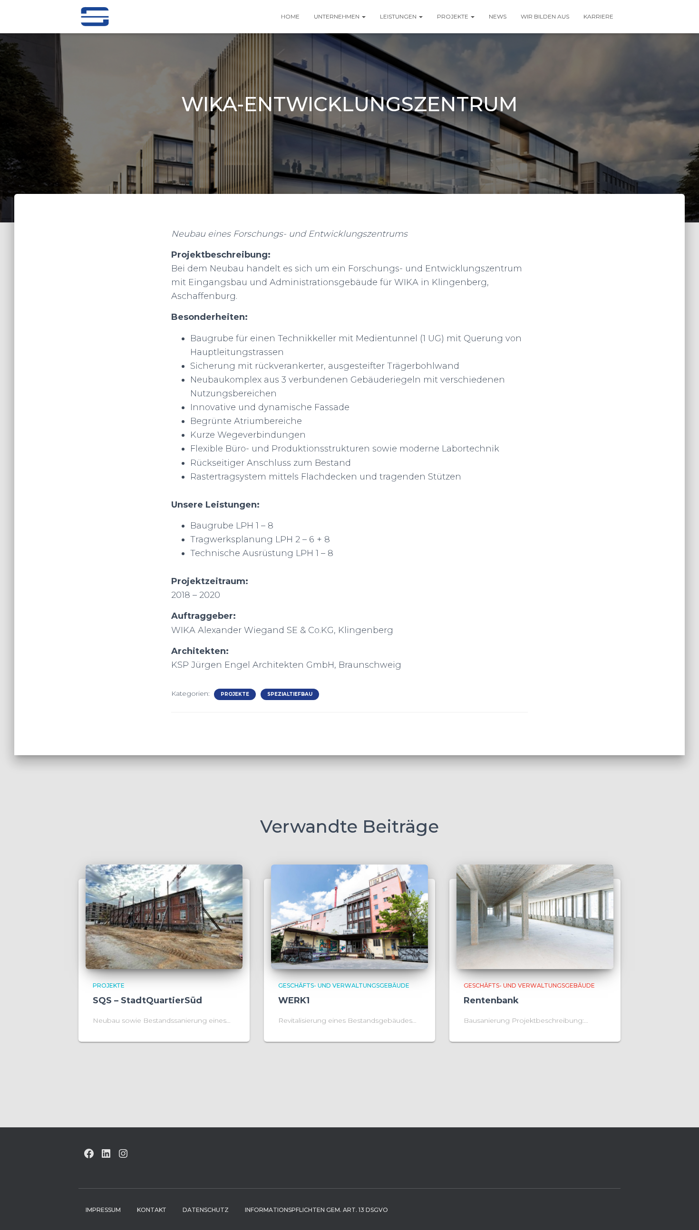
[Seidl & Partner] (94, 17)
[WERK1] (349, 916)
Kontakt (151, 1209)
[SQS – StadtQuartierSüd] (164, 916)
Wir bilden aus (545, 16)
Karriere (598, 16)
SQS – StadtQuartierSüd (147, 1000)
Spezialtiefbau (289, 694)
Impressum (103, 1209)
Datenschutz (206, 1209)
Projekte (453, 16)
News (497, 16)
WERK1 (294, 1000)
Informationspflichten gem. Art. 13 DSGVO (316, 1209)
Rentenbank (491, 1000)
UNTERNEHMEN (337, 16)
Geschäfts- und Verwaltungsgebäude (343, 985)
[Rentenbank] (534, 916)
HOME (290, 16)
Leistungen (399, 16)
